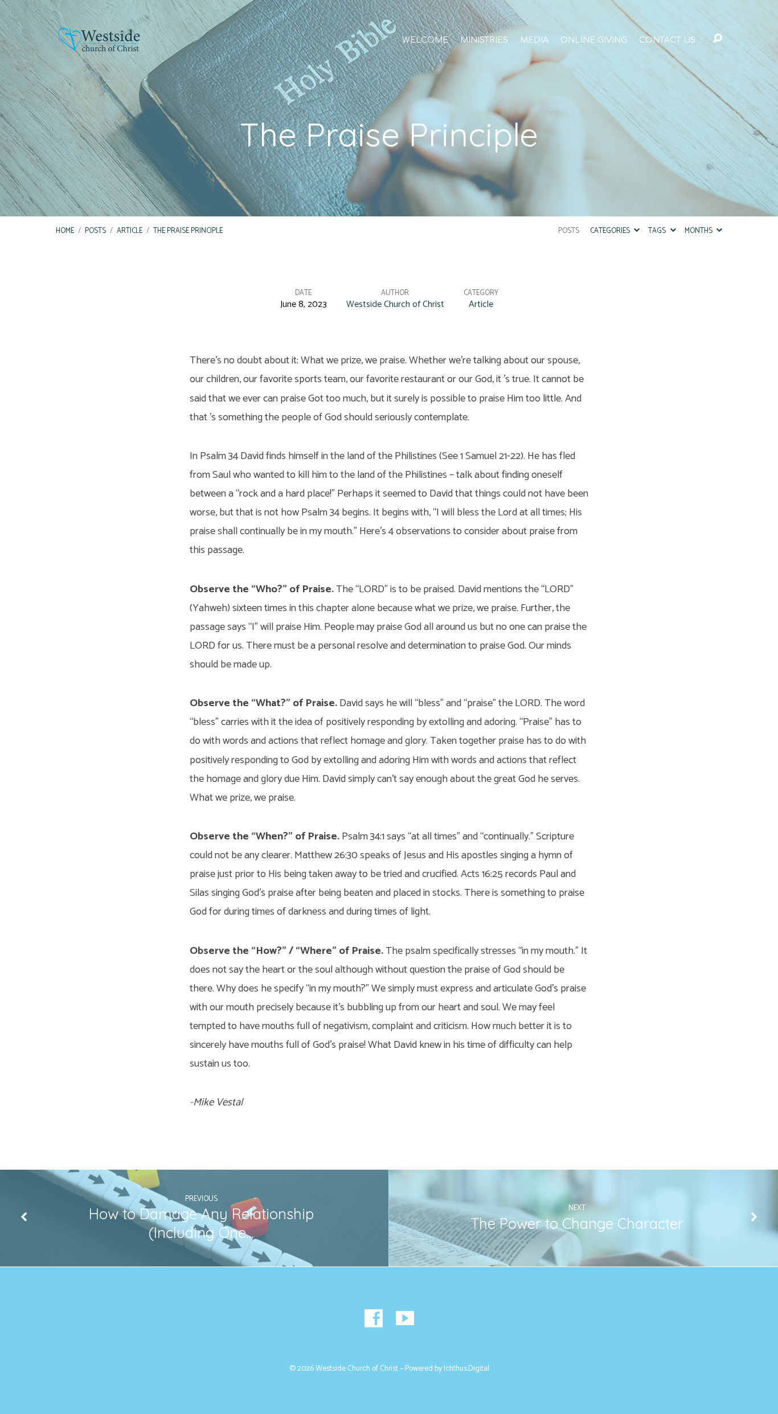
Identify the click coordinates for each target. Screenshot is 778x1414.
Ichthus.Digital (466, 1368)
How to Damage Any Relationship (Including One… (201, 1222)
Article (129, 231)
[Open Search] (717, 38)
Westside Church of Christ (395, 304)
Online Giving (593, 40)
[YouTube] (405, 1318)
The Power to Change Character (576, 1223)
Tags (658, 231)
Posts (95, 231)
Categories (611, 231)
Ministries (484, 40)
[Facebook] (374, 1318)
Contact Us (667, 40)
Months (699, 231)
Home (65, 231)
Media (534, 40)
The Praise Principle (188, 231)
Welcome (425, 40)
